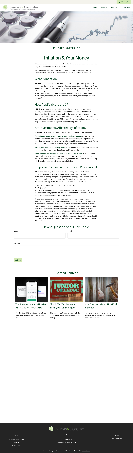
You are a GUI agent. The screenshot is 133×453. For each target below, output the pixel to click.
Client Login (124, 2)
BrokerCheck (86, 451)
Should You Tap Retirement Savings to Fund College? (63, 306)
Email (69, 231)
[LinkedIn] (66, 434)
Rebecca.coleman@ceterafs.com (67, 442)
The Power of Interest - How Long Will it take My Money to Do (31, 306)
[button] (94, 8)
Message (17, 243)
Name (16, 231)
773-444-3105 (119, 438)
